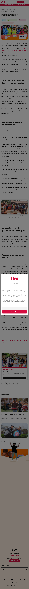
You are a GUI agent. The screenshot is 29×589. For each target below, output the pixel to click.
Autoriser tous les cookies (14, 311)
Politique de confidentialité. (21, 304)
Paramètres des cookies (14, 308)
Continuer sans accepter (14, 283)
